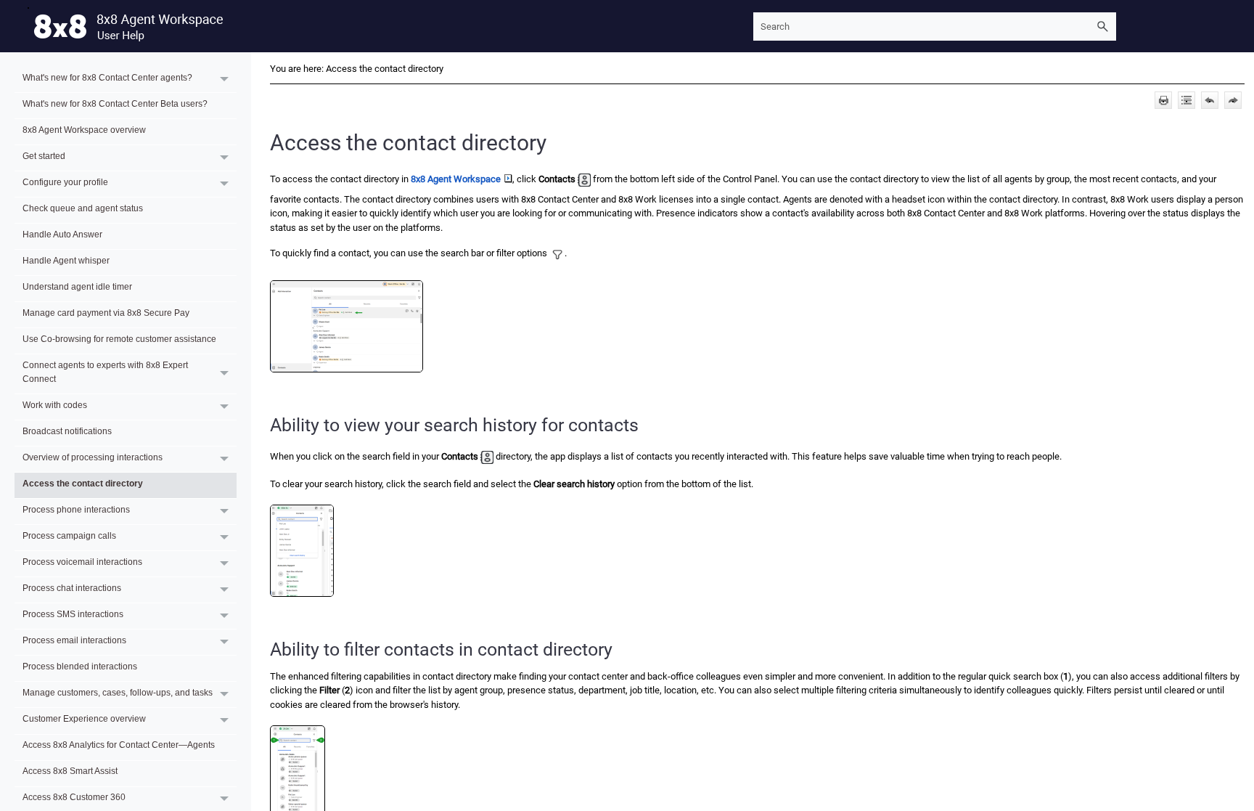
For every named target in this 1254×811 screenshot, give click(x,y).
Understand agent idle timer (77, 286)
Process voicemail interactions (82, 561)
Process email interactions (74, 640)
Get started (43, 155)
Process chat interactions (71, 587)
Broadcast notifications (67, 431)
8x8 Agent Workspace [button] (456, 179)
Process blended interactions (79, 666)
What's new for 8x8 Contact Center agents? (107, 77)
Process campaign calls (69, 535)
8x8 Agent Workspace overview (84, 129)
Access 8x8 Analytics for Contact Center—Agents (118, 744)
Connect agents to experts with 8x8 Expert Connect (105, 371)
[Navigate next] (1233, 100)
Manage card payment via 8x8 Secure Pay (105, 312)
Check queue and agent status (82, 208)
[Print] (1163, 100)
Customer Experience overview (84, 718)
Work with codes (54, 404)
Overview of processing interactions (92, 457)
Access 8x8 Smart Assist (70, 770)
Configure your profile (65, 182)
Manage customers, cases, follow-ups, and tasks (117, 692)
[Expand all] (1186, 100)
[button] (1103, 26)
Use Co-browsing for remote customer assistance (119, 338)
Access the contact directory (82, 483)
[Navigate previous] (1209, 100)
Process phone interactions (76, 509)
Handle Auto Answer (62, 234)
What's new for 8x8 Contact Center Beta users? (115, 103)
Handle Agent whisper (66, 260)
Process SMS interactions (72, 614)
